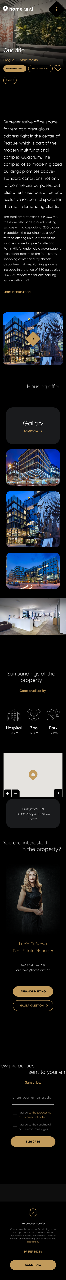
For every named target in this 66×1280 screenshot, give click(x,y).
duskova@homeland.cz (33, 970)
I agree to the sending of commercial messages (35, 1127)
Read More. (33, 1241)
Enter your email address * (33, 1097)
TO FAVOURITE (57, 68)
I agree (35, 1115)
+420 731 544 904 (33, 965)
